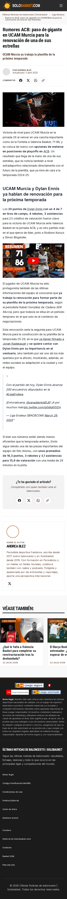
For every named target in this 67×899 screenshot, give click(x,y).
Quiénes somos (10, 818)
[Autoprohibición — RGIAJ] (49, 685)
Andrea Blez (16, 546)
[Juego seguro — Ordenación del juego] (29, 685)
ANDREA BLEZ (24, 70)
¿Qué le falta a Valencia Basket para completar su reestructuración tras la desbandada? (19, 652)
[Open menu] (61, 5)
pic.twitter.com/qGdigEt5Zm (42, 407)
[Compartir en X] (28, 80)
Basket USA (8, 856)
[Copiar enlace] (43, 80)
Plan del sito (8, 865)
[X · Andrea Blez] (10, 584)
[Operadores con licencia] (46, 692)
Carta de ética (9, 809)
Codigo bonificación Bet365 (16, 783)
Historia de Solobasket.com (16, 839)
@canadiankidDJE (38, 402)
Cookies (6, 830)
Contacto (7, 847)
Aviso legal (8, 774)
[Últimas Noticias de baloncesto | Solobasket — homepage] (21, 5)
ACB (46, 151)
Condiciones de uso (12, 792)
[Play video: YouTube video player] (33, 260)
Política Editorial (10, 800)
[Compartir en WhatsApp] (36, 80)
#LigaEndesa (14, 394)
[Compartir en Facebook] (21, 80)
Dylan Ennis (34, 209)
